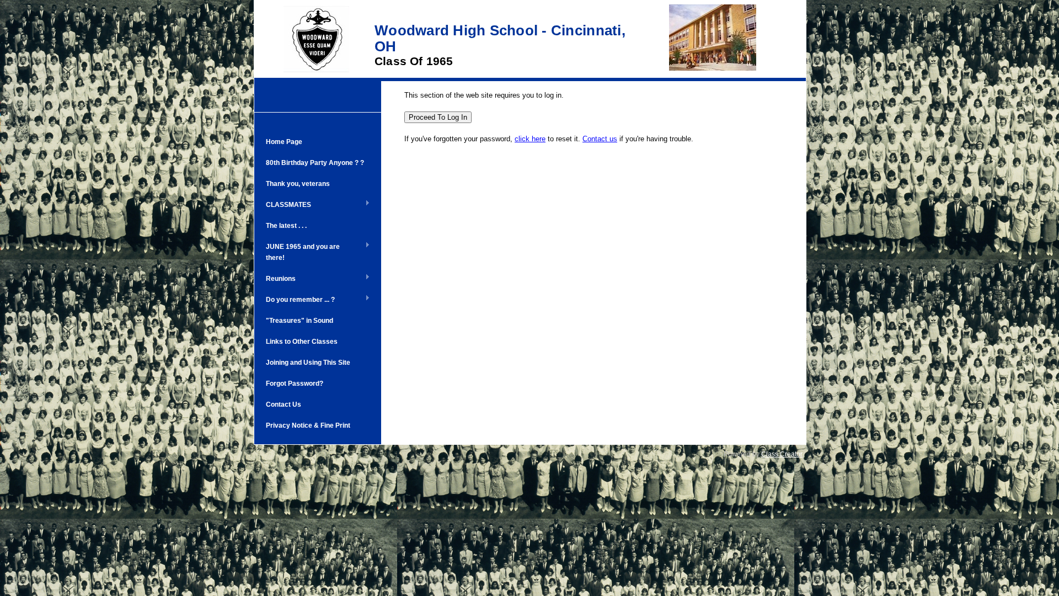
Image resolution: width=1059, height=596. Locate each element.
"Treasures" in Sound (299, 320)
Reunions (278, 279)
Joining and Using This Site (308, 362)
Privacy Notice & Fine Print (308, 425)
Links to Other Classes (302, 341)
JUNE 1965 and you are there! (300, 252)
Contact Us (283, 404)
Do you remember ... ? (297, 300)
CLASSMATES (285, 205)
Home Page (284, 142)
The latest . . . (286, 226)
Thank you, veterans (298, 184)
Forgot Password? (294, 383)
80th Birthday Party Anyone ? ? (315, 163)
